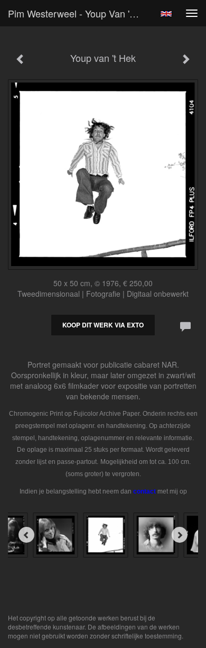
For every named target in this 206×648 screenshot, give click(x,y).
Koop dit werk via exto (103, 325)
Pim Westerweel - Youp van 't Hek (78, 13)
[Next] (180, 535)
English (166, 14)
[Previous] (26, 535)
